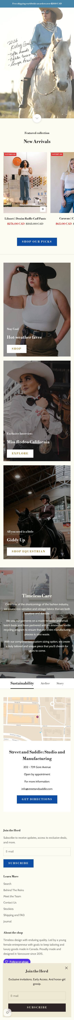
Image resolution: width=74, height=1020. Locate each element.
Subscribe (37, 1007)
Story (60, 683)
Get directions (37, 799)
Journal (7, 921)
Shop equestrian (28, 551)
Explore (20, 453)
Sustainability (22, 683)
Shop (17, 348)
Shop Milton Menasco (37, 103)
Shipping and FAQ (13, 915)
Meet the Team (12, 896)
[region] (37, 63)
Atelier (45, 683)
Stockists (8, 909)
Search (7, 883)
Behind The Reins (13, 890)
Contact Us (10, 902)
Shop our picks (37, 241)
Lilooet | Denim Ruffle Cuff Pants (25, 218)
